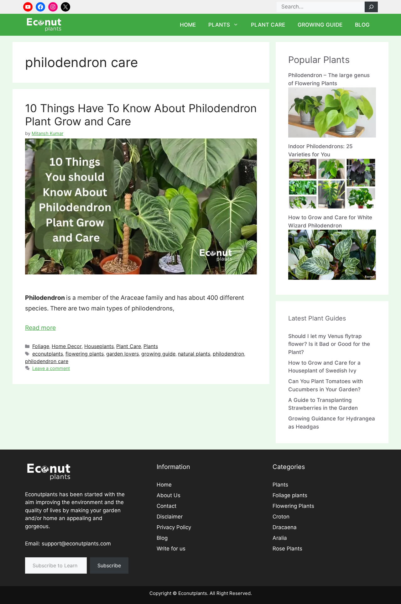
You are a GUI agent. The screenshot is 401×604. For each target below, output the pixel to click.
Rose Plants (287, 548)
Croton (281, 516)
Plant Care (268, 25)
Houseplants (99, 346)
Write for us (171, 548)
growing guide (158, 354)
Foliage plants (290, 495)
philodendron (228, 354)
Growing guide (320, 25)
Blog (362, 25)
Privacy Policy (174, 527)
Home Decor (67, 346)
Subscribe (109, 565)
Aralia (280, 538)
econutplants (47, 354)
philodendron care (46, 361)
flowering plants (84, 354)
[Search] (371, 7)
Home (188, 25)
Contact (166, 506)
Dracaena (285, 527)
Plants (219, 25)
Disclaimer (170, 516)
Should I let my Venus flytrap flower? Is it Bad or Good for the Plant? (329, 344)
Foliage (40, 346)
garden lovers (122, 354)
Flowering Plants (293, 506)
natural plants (194, 354)
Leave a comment (51, 368)
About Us (168, 495)
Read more (40, 327)
